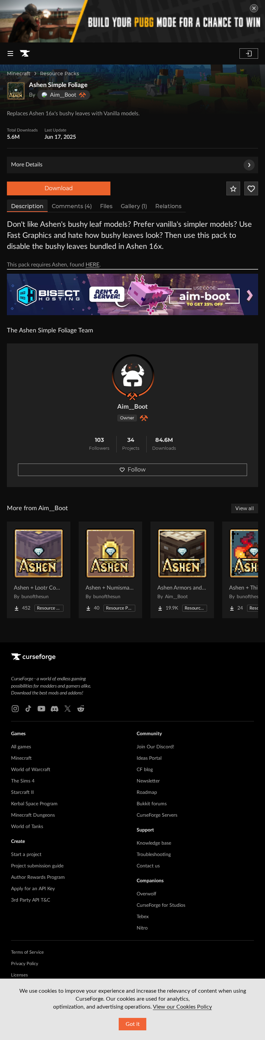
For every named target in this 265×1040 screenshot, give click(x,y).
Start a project (26, 854)
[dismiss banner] (254, 8)
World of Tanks (27, 826)
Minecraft (18, 73)
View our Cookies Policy (182, 1007)
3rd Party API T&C (30, 900)
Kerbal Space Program (34, 803)
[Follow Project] (251, 188)
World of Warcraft (30, 769)
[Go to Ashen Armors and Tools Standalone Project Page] (182, 570)
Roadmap (147, 792)
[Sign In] (248, 53)
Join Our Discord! (155, 747)
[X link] (67, 708)
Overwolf (146, 894)
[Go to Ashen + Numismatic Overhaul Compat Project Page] (110, 570)
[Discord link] (54, 708)
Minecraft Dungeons (33, 815)
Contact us (148, 866)
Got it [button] (133, 1024)
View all (244, 508)
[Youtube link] (41, 708)
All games (21, 747)
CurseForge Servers (157, 815)
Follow (137, 469)
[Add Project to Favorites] (233, 188)
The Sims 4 (23, 781)
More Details (26, 164)
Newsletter (148, 781)
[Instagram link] (15, 708)
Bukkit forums (152, 803)
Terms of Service (27, 952)
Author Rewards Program (38, 877)
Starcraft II (22, 792)
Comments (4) (72, 206)
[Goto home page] (24, 53)
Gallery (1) (134, 206)
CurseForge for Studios (161, 905)
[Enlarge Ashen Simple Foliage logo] (16, 91)
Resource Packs (59, 73)
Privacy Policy (24, 964)
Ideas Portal (149, 758)
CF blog (145, 769)
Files (106, 206)
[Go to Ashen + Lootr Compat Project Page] (38, 570)
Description (27, 206)
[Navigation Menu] (10, 53)
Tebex (143, 916)
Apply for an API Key (33, 888)
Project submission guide (37, 866)
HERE (92, 265)
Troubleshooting (154, 854)
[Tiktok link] (28, 708)
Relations (168, 206)
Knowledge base (154, 843)
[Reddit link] (81, 708)
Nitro (142, 928)
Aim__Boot (132, 407)
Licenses (19, 975)
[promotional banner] (132, 21)
